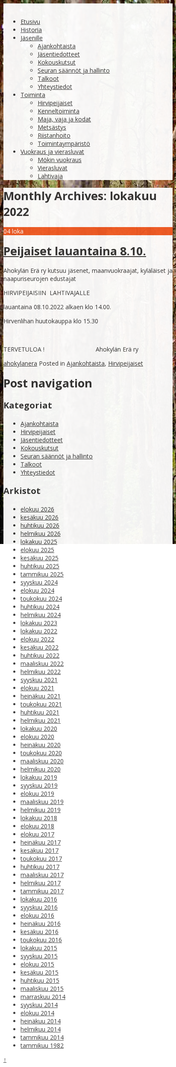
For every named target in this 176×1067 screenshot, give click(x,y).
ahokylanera (20, 363)
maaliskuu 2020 (42, 761)
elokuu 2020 (37, 737)
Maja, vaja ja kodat (64, 119)
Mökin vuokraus (60, 160)
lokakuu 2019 (39, 777)
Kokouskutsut (57, 62)
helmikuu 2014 (41, 1029)
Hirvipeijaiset (55, 103)
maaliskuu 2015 (42, 988)
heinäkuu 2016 (41, 923)
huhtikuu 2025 (40, 566)
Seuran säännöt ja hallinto (74, 70)
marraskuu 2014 (43, 997)
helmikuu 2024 (41, 615)
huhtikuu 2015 (40, 980)
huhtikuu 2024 (40, 607)
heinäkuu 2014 (41, 1021)
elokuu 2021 (37, 688)
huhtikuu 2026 (40, 525)
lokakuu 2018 (39, 818)
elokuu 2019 (37, 793)
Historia (31, 30)
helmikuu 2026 (41, 533)
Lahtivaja (50, 176)
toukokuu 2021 (41, 704)
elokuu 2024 (37, 590)
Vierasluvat (52, 168)
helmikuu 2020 (41, 769)
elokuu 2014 (37, 1013)
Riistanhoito (54, 135)
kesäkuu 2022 (40, 647)
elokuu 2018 (37, 826)
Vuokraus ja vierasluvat (52, 152)
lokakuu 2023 (39, 623)
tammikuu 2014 (42, 1037)
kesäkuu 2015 (40, 972)
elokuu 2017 (37, 834)
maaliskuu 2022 (42, 663)
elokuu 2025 (37, 550)
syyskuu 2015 (39, 956)
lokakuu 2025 (39, 542)
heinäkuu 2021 (41, 696)
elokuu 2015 (37, 964)
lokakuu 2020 (39, 728)
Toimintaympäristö (64, 143)
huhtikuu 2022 (40, 655)
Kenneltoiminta (58, 111)
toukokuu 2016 (41, 940)
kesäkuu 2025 (40, 558)
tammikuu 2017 (42, 891)
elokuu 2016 (37, 915)
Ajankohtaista (57, 46)
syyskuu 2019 (39, 785)
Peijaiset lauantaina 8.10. (74, 251)
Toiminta (33, 95)
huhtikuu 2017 (40, 867)
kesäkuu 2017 (40, 850)
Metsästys (52, 127)
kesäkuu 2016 (40, 932)
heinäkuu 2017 (41, 842)
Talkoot (48, 78)
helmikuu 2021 (41, 720)
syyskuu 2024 (39, 582)
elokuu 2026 (37, 509)
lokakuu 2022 (39, 631)
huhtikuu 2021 (40, 712)
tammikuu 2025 (42, 574)
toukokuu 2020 (41, 753)
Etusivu (30, 22)
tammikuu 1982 (42, 1045)
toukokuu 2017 (41, 858)
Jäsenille (32, 38)
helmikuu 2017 (41, 883)
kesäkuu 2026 (40, 517)
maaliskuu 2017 (42, 875)
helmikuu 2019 (41, 810)
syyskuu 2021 (39, 680)
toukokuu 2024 (41, 598)
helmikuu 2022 (41, 672)
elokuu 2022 (37, 639)
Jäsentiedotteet (59, 54)
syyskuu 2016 (39, 907)
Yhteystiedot (55, 87)
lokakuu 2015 (39, 948)
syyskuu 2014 (39, 1005)
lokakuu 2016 (39, 899)
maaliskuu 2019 (42, 802)
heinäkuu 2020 (41, 745)
